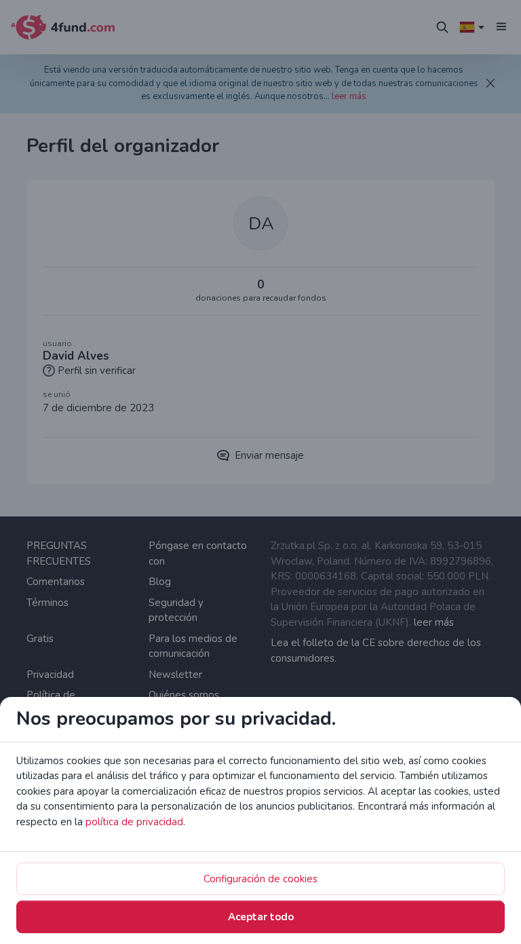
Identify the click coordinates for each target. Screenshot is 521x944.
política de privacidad (134, 822)
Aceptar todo (261, 917)
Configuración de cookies (260, 879)
